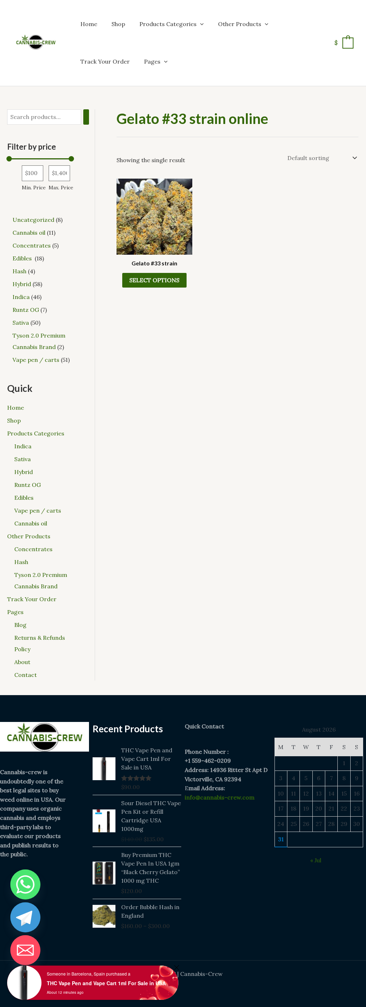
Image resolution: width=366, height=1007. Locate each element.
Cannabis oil (30, 523)
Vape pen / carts (37, 510)
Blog (20, 624)
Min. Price (34, 187)
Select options (154, 280)
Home (88, 24)
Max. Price (61, 187)
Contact (25, 674)
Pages (152, 61)
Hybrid (23, 471)
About (22, 661)
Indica (22, 446)
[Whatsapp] (25, 884)
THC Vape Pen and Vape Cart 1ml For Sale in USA (106, 983)
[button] (200, 24)
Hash (21, 561)
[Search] (86, 117)
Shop (118, 24)
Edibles (24, 497)
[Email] (25, 950)
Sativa (22, 459)
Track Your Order (105, 61)
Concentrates (33, 549)
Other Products (239, 24)
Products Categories (168, 24)
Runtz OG (27, 484)
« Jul (315, 860)
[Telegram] (25, 917)
